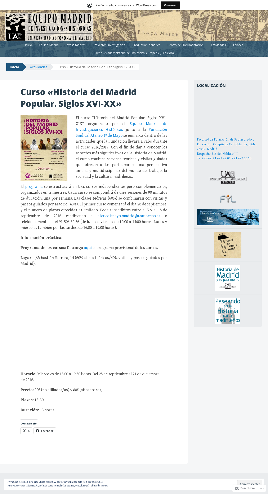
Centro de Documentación (186, 45)
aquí (88, 247)
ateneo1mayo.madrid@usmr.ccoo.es (129, 216)
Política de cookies (99, 485)
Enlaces (238, 45)
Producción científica (146, 45)
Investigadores (76, 45)
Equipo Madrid (49, 45)
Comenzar (170, 5)
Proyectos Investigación (109, 45)
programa (34, 186)
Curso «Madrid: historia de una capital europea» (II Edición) (134, 53)
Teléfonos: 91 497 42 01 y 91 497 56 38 (224, 158)
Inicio (28, 45)
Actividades (218, 45)
